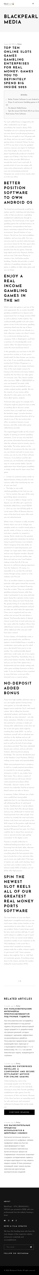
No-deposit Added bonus (17, 108)
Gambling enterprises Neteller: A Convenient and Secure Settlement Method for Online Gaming (19, 1072)
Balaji (20, 44)
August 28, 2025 (9, 44)
